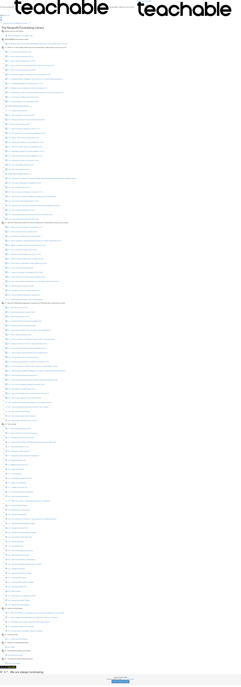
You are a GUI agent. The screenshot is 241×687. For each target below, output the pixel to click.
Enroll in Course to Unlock (120, 682)
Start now (7, 15)
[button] (1, 18)
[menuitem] (1, 20)
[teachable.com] (61, 7)
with (144, 1)
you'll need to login (128, 679)
